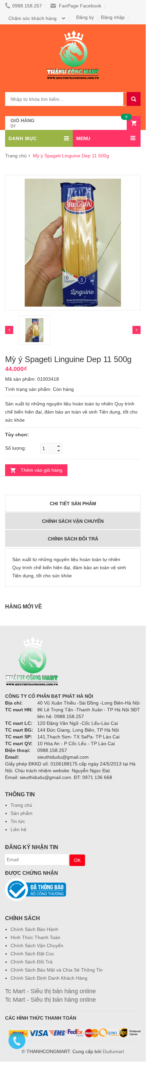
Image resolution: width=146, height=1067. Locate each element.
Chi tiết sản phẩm (73, 503)
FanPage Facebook (79, 5)
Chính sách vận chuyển (73, 521)
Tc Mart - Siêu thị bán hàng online (50, 991)
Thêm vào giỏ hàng (41, 470)
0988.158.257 (27, 5)
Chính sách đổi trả (73, 538)
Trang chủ (16, 155)
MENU (83, 138)
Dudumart (113, 1051)
